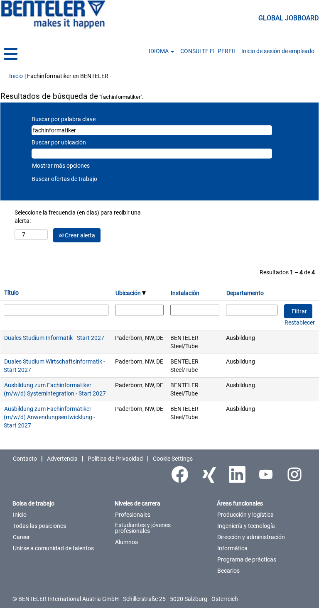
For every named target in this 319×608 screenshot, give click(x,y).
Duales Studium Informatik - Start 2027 (54, 338)
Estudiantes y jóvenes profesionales (143, 528)
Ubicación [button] (128, 293)
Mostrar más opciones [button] (61, 165)
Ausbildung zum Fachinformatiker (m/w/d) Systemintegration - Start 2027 (55, 389)
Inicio (16, 76)
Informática (232, 548)
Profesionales (132, 514)
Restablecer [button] (300, 322)
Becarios (228, 570)
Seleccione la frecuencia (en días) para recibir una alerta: (78, 216)
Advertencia (62, 458)
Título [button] (11, 292)
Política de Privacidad (115, 458)
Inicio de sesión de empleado (277, 51)
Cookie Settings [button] (173, 458)
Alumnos (126, 542)
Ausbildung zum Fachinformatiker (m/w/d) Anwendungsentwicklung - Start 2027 (49, 417)
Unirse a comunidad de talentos (53, 548)
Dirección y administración (251, 537)
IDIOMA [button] (159, 51)
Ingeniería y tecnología (246, 526)
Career (21, 537)
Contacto (25, 458)
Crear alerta (79, 235)
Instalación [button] (185, 293)
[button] (53, 54)
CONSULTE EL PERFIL (208, 51)
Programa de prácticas (246, 559)
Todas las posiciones (39, 526)
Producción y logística (245, 514)
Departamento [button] (245, 293)
